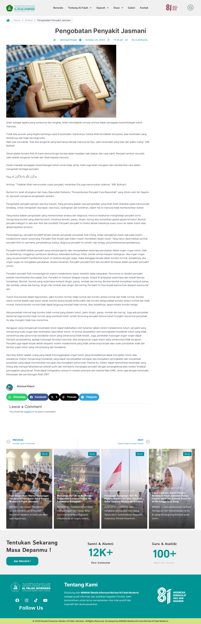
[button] (17, 397)
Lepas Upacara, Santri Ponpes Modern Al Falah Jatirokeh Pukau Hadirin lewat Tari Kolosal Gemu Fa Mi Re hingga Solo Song (171, 497)
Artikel (29, 20)
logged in (29, 411)
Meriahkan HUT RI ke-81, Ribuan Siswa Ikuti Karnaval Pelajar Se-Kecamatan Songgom (74, 498)
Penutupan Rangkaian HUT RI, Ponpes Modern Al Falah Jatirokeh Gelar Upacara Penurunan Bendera (123, 498)
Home (17, 20)
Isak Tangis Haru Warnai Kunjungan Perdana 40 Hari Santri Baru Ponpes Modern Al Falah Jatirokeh (29, 498)
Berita (45, 454)
